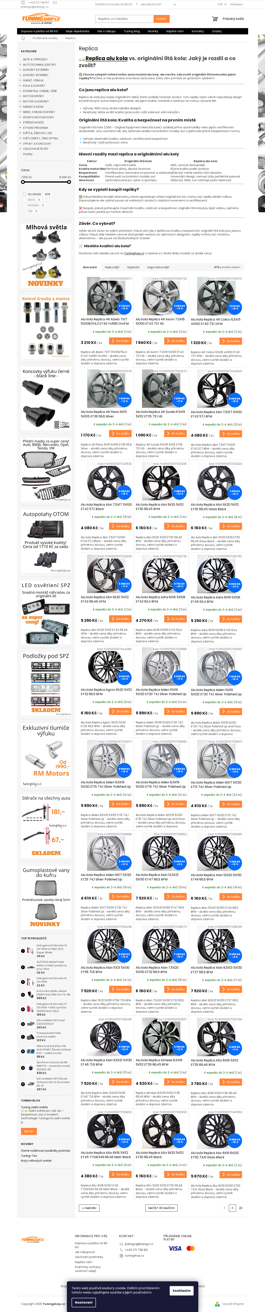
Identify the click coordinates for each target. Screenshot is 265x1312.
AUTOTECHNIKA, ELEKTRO (39, 65)
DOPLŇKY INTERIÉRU (35, 75)
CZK (220, 4)
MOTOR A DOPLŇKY (36, 101)
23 (240, 1208)
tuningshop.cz (134, 1256)
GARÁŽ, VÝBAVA (33, 80)
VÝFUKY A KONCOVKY (37, 144)
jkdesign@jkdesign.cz (139, 1244)
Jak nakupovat (151, 4)
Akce (34, 200)
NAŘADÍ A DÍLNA (33, 107)
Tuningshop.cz (134, 253)
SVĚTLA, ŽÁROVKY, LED (37, 133)
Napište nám (83, 1262)
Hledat (162, 19)
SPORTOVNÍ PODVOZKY (38, 117)
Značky (28, 154)
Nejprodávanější (158, 267)
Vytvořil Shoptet (233, 1304)
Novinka (36, 205)
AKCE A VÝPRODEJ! (35, 59)
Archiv (29, 1131)
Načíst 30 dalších (161, 1208)
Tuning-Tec (29, 1155)
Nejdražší (133, 267)
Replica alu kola (107, 58)
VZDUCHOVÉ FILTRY (35, 149)
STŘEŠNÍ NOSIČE (33, 122)
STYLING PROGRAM (35, 128)
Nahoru (90, 1208)
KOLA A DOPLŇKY (34, 86)
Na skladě (39, 194)
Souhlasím (182, 1290)
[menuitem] (39, 31)
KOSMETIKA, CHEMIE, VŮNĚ (40, 91)
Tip (32, 211)
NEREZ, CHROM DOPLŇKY (39, 112)
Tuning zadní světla (34, 1107)
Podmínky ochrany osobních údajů (88, 1269)
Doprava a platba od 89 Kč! (114, 4)
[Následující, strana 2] (232, 1208)
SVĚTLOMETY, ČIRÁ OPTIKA (40, 138)
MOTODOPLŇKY (33, 96)
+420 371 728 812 (136, 1250)
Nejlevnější (112, 267)
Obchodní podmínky (89, 1257)
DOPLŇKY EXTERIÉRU (36, 70)
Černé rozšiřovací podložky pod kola (45, 1150)
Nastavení (84, 1302)
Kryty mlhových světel (36, 1160)
